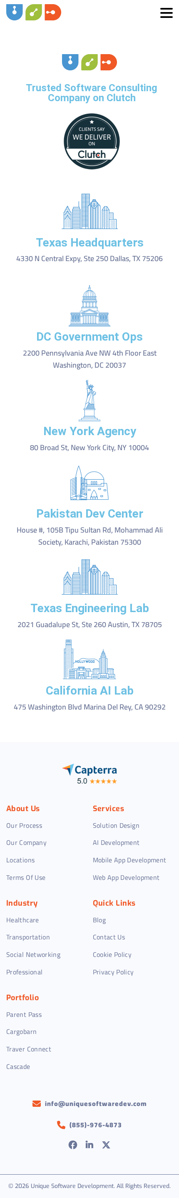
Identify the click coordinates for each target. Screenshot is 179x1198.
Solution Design (116, 825)
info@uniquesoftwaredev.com (96, 1103)
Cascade (18, 1066)
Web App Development (126, 877)
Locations (20, 860)
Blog (99, 920)
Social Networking (33, 954)
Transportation (28, 937)
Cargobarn (21, 1031)
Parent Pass (24, 1014)
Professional (24, 972)
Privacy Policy (113, 972)
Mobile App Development (130, 860)
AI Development (116, 842)
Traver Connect (28, 1049)
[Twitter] (106, 1146)
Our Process (24, 825)
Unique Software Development (72, 1186)
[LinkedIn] (90, 1146)
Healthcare (22, 920)
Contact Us (109, 937)
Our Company (26, 842)
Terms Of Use (25, 877)
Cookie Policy (112, 954)
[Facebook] (73, 1146)
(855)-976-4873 (96, 1125)
